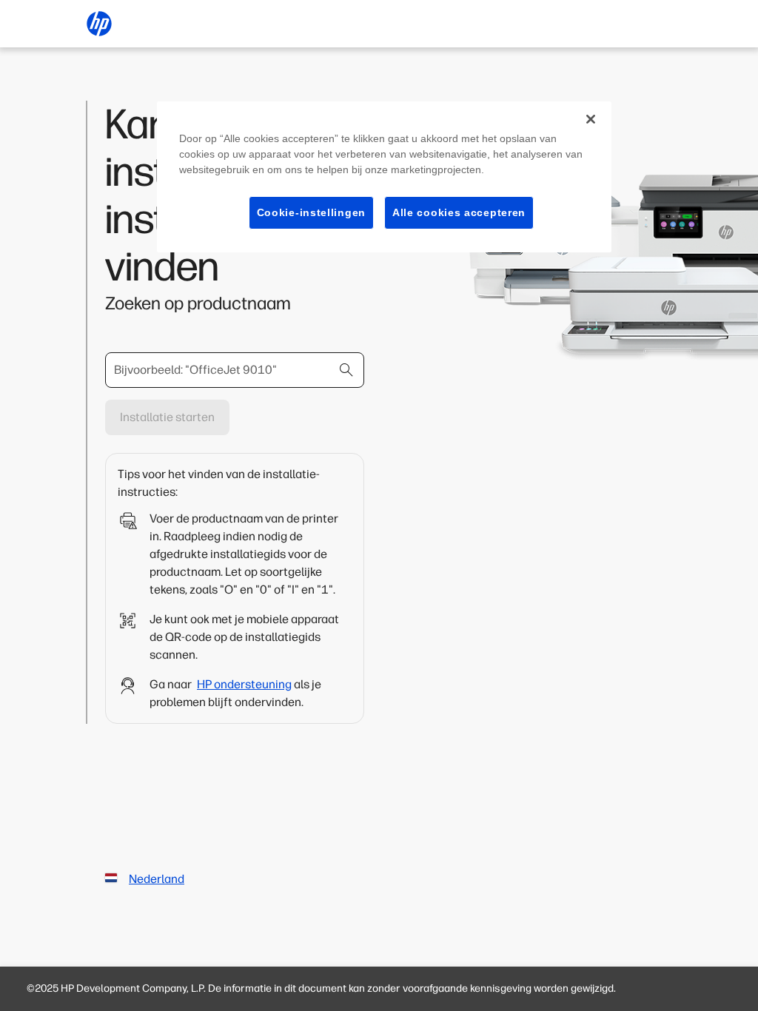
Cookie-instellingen (311, 212)
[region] (384, 177)
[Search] (346, 370)
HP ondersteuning (244, 684)
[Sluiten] (590, 119)
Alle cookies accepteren (459, 212)
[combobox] (234, 370)
